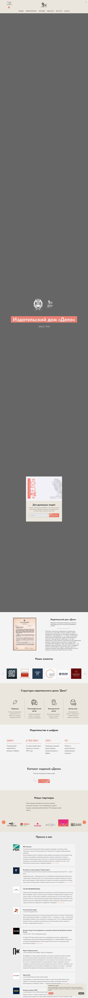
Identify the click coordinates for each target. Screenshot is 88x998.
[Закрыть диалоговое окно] (86, 2)
